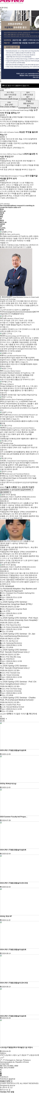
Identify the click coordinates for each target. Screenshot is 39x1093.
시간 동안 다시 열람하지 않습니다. (15, 85)
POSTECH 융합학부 (7, 1079)
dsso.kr (12, 1085)
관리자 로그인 (7, 1087)
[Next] (3, 721)
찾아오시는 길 (5, 1090)
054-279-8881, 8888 (10, 1066)
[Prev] (1, 721)
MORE (2, 115)
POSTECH (4, 1077)
